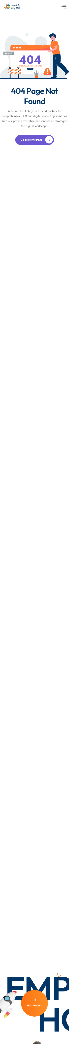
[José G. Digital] (12, 7)
